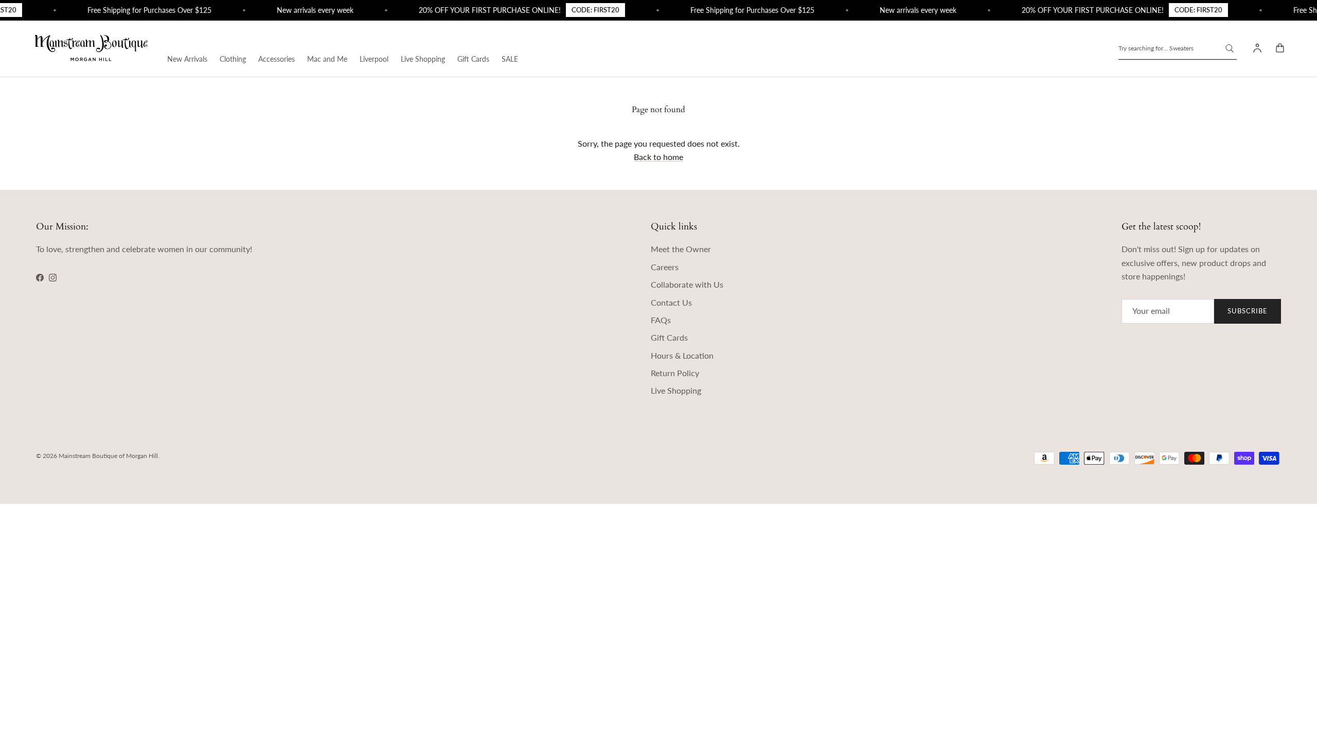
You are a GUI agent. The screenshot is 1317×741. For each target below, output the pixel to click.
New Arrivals (187, 59)
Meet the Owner (681, 249)
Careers (665, 267)
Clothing (233, 59)
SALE (510, 59)
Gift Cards (473, 59)
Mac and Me (327, 59)
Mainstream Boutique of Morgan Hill (108, 456)
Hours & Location (682, 355)
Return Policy (675, 373)
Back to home (658, 157)
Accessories (276, 59)
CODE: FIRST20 (587, 10)
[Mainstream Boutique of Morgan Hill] (91, 48)
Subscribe (1247, 311)
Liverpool (374, 59)
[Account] (1255, 48)
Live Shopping (423, 59)
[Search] (1229, 48)
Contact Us (671, 302)
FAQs (661, 320)
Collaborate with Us (687, 284)
